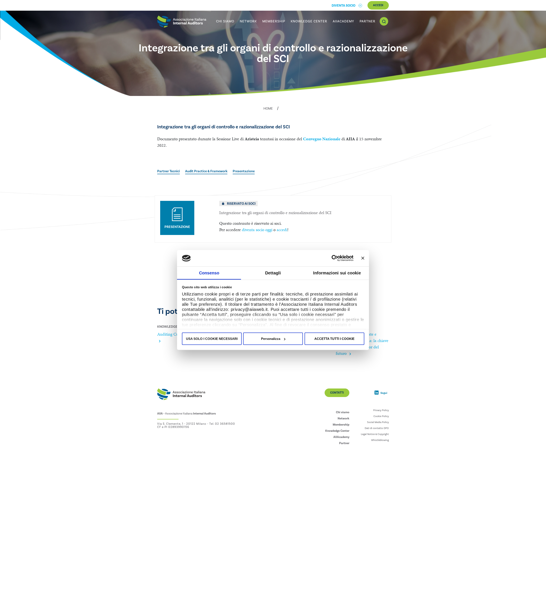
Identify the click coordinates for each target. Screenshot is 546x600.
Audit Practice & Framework (206, 171)
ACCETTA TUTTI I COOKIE (334, 339)
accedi (282, 230)
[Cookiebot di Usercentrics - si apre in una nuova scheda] (334, 258)
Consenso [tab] (209, 272)
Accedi (378, 5)
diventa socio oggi (257, 230)
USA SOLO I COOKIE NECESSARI (212, 339)
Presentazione (244, 171)
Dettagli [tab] (273, 272)
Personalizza (270, 339)
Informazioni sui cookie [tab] (337, 272)
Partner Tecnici (168, 171)
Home (268, 108)
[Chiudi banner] (362, 258)
